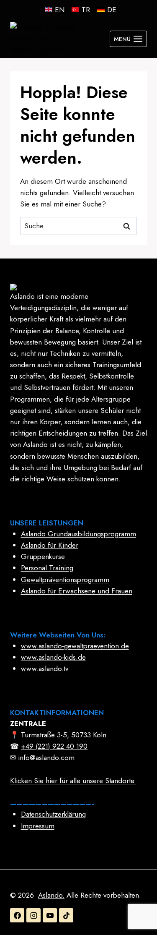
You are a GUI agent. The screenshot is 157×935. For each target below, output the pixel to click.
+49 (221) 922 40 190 (54, 746)
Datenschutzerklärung (53, 814)
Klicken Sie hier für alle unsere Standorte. (73, 781)
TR (86, 10)
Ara (127, 226)
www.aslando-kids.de (53, 657)
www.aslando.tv (44, 668)
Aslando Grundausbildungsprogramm (78, 534)
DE (111, 10)
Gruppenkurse (43, 556)
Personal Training (47, 568)
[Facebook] (17, 915)
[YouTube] (50, 915)
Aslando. (51, 895)
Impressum (37, 826)
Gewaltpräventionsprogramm (65, 580)
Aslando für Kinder (49, 545)
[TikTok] (66, 915)
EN (59, 10)
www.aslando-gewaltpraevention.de (75, 646)
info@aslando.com (46, 757)
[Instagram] (33, 915)
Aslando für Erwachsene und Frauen (76, 591)
